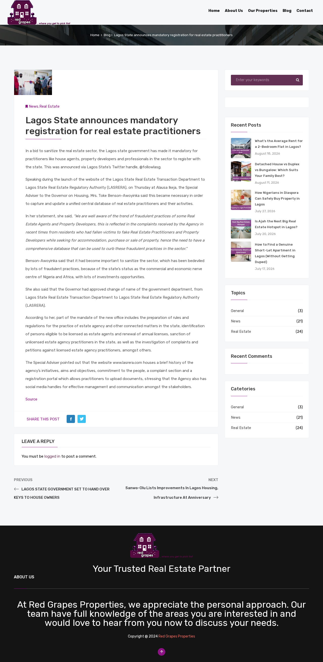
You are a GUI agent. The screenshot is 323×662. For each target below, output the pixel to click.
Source (31, 399)
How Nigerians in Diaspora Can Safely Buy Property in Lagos (277, 198)
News (33, 106)
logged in (52, 456)
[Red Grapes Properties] (39, 11)
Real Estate (49, 106)
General (237, 311)
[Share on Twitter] (81, 419)
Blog (107, 35)
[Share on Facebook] (71, 419)
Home (94, 35)
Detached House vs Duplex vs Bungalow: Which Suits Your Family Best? (277, 170)
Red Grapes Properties (176, 636)
